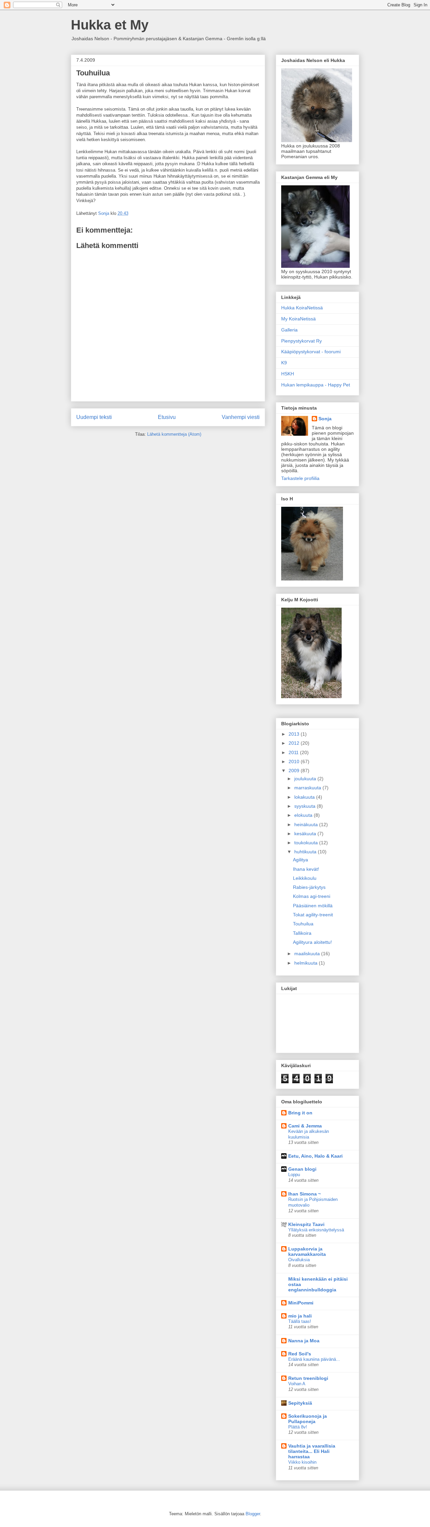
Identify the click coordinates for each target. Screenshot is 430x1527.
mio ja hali (300, 1316)
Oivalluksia (299, 1259)
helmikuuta (306, 963)
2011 (294, 752)
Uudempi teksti (94, 417)
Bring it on (300, 1112)
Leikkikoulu (304, 878)
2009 (295, 770)
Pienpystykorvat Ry (301, 341)
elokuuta (304, 815)
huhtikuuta (306, 851)
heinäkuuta (306, 824)
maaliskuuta (307, 953)
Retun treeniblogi (308, 1378)
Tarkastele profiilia (300, 478)
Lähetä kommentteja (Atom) (174, 434)
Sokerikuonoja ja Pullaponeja (307, 1418)
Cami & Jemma (305, 1125)
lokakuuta (305, 797)
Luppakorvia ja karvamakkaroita (307, 1251)
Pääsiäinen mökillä (313, 905)
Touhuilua (303, 923)
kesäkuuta (305, 833)
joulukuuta (305, 778)
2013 (295, 734)
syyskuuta (305, 806)
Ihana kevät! (306, 869)
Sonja (325, 418)
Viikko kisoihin (302, 1462)
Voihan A (296, 1383)
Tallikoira (302, 933)
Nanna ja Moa (303, 1340)
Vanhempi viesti (241, 417)
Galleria (289, 329)
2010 (295, 761)
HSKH (287, 373)
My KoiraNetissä (298, 318)
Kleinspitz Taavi (306, 1224)
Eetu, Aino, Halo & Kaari (315, 1156)
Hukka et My (109, 24)
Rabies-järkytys (309, 887)
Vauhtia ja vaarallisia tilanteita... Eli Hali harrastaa (311, 1451)
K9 (284, 362)
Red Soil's (299, 1353)
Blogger (253, 1513)
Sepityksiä (300, 1403)
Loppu (294, 1174)
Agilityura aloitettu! (312, 942)
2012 (295, 743)
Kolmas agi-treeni (311, 896)
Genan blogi (302, 1169)
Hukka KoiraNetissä (302, 307)
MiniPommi (300, 1302)
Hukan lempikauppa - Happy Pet (315, 384)
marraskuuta (308, 787)
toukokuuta (306, 842)
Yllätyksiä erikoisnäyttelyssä (316, 1229)
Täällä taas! (299, 1321)
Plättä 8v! (297, 1426)
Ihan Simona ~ (304, 1194)
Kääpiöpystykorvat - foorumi (311, 351)
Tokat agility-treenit (313, 914)
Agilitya (300, 859)
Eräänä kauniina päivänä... (314, 1359)
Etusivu (167, 417)
